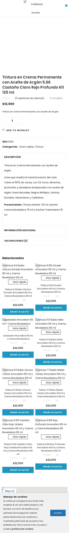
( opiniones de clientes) (29, 98)
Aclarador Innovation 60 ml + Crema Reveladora (18, 337)
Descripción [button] (12, 157)
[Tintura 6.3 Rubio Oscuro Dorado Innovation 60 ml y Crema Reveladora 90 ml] (18, 271)
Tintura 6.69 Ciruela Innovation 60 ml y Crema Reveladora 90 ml (51, 288)
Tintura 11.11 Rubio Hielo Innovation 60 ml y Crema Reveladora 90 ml (51, 343)
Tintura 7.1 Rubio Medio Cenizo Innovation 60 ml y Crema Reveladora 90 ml (51, 393)
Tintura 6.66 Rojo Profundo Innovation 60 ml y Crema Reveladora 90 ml (51, 447)
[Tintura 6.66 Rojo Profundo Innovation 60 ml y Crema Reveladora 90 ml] (51, 426)
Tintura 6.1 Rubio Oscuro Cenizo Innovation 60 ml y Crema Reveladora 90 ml (18, 393)
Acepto (58, 512)
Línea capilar (26, 146)
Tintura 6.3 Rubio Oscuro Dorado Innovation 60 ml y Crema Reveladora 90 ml (18, 292)
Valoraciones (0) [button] (16, 240)
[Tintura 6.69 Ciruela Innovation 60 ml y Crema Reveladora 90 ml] (51, 269)
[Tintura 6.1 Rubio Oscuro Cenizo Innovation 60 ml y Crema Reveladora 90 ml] (18, 374)
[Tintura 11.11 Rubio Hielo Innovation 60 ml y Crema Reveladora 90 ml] (51, 323)
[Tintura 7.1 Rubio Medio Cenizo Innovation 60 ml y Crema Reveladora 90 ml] (51, 374)
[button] (18, 312)
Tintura (39, 146)
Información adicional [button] (20, 230)
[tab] (34, 157)
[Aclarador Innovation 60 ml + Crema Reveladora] (18, 321)
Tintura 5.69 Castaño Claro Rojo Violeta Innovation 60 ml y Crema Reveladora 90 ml (18, 449)
